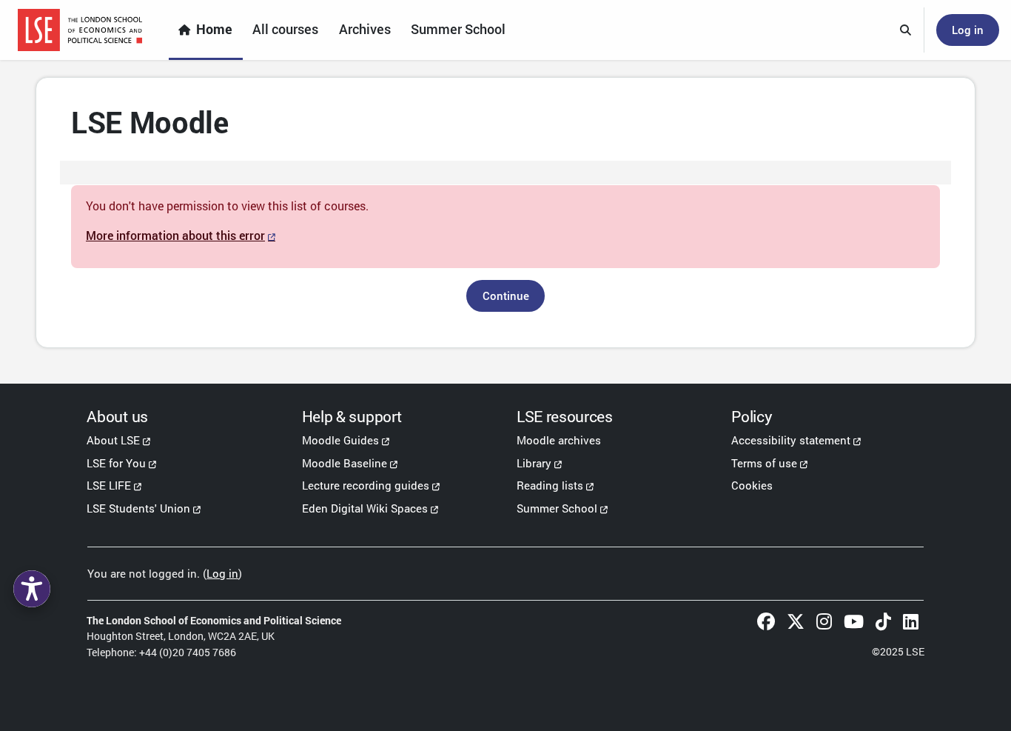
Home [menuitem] (214, 29)
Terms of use (764, 462)
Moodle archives (559, 440)
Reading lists (550, 485)
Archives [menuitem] (365, 29)
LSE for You (116, 462)
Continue (506, 295)
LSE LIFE (109, 485)
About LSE (113, 440)
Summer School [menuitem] (458, 29)
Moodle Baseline (344, 462)
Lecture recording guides (365, 485)
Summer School (557, 508)
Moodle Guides (340, 440)
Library (534, 462)
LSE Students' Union (138, 508)
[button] (906, 30)
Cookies (752, 485)
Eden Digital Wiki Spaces (365, 508)
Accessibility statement (790, 440)
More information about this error (175, 235)
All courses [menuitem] (285, 29)
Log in (968, 29)
